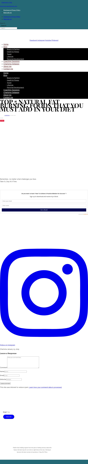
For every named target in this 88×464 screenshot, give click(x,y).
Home (5, 44)
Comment (3, 367)
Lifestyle (10, 56)
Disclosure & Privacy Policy (11, 10)
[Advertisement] (44, 163)
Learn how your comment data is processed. (45, 387)
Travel (9, 54)
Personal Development (15, 59)
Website (3, 379)
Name (2, 371)
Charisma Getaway (11, 64)
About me (7, 66)
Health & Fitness (13, 52)
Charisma (7, 115)
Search (2, 23)
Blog (5, 47)
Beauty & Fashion (13, 49)
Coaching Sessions (11, 61)
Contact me (8, 69)
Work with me (7, 12)
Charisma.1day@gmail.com (8, 6)
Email (2, 375)
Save (3, 120)
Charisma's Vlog (6, 2)
